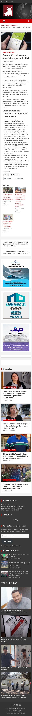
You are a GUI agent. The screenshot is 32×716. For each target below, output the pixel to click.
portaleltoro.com (20, 708)
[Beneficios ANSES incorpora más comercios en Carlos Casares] (8, 217)
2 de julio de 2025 (7, 490)
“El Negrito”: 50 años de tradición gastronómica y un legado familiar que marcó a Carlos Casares (15, 456)
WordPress (21, 713)
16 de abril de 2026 (8, 460)
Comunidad (10, 52)
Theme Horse (18, 711)
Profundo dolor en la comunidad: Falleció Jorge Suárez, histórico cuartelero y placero (18, 573)
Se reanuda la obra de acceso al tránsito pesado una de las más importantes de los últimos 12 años (16, 244)
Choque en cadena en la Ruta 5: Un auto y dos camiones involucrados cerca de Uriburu (19, 563)
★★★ (4, 52)
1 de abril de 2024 (8, 61)
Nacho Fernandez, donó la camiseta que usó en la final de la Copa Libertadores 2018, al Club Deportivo (16, 639)
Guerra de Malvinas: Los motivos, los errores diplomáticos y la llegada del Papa (15, 252)
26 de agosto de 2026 (14, 558)
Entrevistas (7, 369)
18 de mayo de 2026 (8, 430)
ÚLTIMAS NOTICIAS (11, 551)
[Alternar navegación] (3, 21)
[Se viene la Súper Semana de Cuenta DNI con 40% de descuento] (8, 190)
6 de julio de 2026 (7, 400)
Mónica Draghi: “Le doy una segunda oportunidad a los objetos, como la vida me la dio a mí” (16, 426)
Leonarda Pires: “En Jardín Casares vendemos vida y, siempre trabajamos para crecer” (15, 486)
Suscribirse (7, 541)
